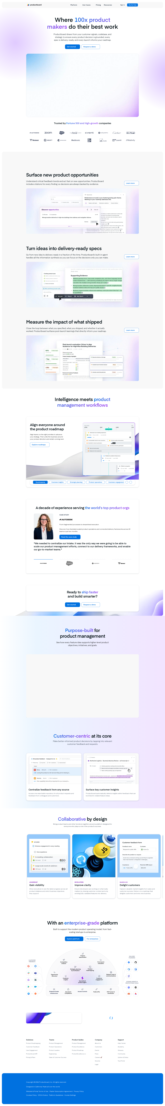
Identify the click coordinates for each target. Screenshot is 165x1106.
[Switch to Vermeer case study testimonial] (121, 563)
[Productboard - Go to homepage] (34, 5)
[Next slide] (135, 866)
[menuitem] (75, 4)
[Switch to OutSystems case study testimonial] (95, 563)
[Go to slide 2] (83, 903)
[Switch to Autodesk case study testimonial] (43, 563)
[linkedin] (137, 1089)
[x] (130, 1089)
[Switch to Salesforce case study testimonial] (69, 563)
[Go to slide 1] (81, 903)
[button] (37, 482)
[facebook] (123, 1089)
